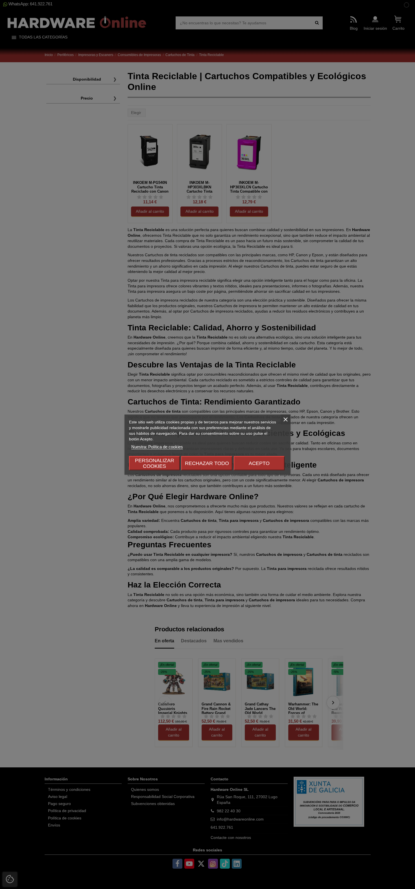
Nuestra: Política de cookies (157, 446)
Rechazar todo (207, 463)
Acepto (259, 463)
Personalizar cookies (154, 463)
